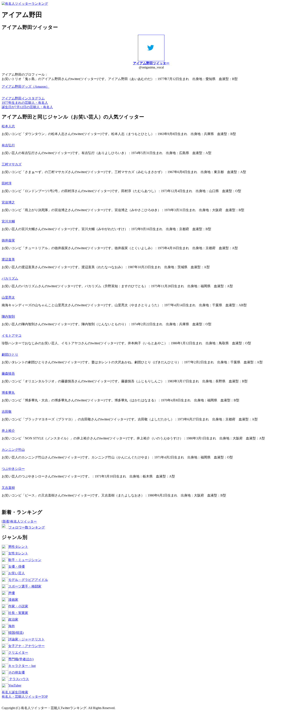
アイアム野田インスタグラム (23, 98)
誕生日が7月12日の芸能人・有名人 (27, 107)
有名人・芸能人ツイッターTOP (25, 696)
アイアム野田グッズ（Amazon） (25, 86)
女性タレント (18, 553)
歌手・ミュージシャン (24, 560)
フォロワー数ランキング (26, 527)
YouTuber (14, 685)
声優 (11, 593)
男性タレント (18, 546)
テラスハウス (18, 679)
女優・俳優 (16, 566)
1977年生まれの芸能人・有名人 (25, 102)
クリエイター (18, 652)
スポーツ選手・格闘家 (24, 586)
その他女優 (16, 672)
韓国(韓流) (16, 632)
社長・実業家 (18, 613)
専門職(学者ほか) (21, 659)
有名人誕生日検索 (15, 692)
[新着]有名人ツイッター (19, 521)
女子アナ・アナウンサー (26, 646)
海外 (11, 626)
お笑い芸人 (16, 573)
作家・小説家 (18, 606)
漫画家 (13, 599)
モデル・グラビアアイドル (28, 579)
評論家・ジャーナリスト (26, 639)
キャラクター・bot (22, 666)
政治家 (13, 619)
